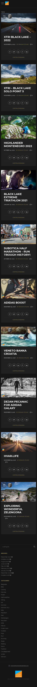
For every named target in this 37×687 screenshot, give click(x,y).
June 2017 (4, 564)
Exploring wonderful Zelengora (13, 509)
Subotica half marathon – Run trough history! (17, 251)
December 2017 (6, 557)
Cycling (3, 589)
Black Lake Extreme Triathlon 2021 (15, 197)
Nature (3, 625)
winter (3, 654)
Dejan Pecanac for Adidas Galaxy (16, 405)
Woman (3, 656)
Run (2, 636)
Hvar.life (11, 456)
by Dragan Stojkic (23, 44)
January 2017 (5, 570)
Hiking (3, 600)
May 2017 (4, 566)
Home (3, 12)
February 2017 (5, 568)
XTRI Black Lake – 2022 (17, 38)
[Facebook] (10, 52)
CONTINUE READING (18, 57)
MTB (2, 623)
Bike (2, 587)
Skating (3, 644)
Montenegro (4, 618)
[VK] (27, 52)
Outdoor (3, 631)
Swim (3, 646)
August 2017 (5, 561)
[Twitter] (14, 52)
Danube (3, 592)
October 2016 (5, 575)
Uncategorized (5, 651)
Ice (2, 602)
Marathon (4, 613)
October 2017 (5, 559)
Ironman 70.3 (5, 607)
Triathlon (3, 649)
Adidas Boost (15, 302)
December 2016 (6, 573)
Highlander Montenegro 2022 (18, 144)
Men (2, 615)
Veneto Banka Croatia (15, 352)
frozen (3, 594)
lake (2, 610)
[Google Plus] (22, 52)
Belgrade (4, 584)
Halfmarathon (5, 597)
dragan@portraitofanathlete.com (20, 665)
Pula (2, 633)
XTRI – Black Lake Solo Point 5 (17, 89)
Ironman (3, 605)
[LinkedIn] (18, 52)
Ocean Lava (4, 628)
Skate (2, 641)
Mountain (4, 620)
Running (3, 638)
